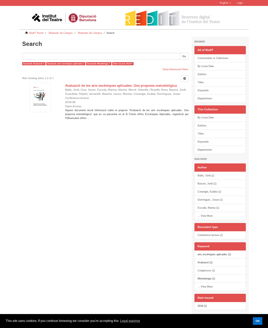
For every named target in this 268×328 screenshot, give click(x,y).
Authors (202, 74)
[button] (225, 3)
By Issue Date (206, 66)
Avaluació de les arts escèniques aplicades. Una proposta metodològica (121, 86)
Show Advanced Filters (175, 69)
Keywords (203, 90)
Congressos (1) (206, 270)
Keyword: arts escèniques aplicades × (65, 64)
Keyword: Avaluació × (33, 64)
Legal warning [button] (130, 320)
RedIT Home (36, 32)
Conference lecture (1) (210, 235)
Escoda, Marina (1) (208, 207)
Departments (205, 98)
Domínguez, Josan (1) (210, 199)
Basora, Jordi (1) (207, 183)
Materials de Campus (61, 32)
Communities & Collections (213, 58)
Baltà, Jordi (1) (206, 175)
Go (184, 56)
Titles (201, 82)
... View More (205, 215)
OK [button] (258, 320)
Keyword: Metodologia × (98, 64)
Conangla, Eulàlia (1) (209, 191)
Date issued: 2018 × (122, 64)
